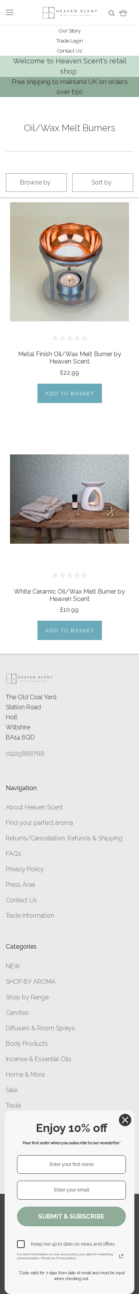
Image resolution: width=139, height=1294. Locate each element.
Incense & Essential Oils (38, 1059)
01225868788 (25, 753)
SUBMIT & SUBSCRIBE (71, 1216)
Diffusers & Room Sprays (40, 1028)
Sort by (102, 182)
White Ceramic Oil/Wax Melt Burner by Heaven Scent (69, 595)
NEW (13, 966)
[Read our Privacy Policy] (121, 1256)
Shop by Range (27, 997)
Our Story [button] (70, 31)
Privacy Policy (25, 869)
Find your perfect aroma (39, 822)
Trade (13, 1105)
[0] (123, 12)
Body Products (27, 1043)
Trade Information (30, 915)
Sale (11, 1090)
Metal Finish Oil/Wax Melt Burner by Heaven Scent (69, 357)
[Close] (125, 1120)
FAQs (13, 853)
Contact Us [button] (69, 51)
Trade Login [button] (69, 41)
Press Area (20, 884)
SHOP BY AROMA (31, 981)
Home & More (25, 1074)
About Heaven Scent (34, 807)
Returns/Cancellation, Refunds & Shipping (64, 838)
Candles (17, 1012)
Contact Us (21, 900)
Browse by (35, 182)
